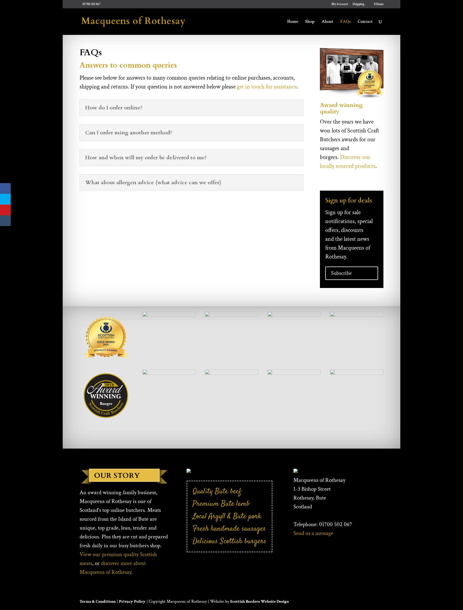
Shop (310, 22)
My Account (339, 4)
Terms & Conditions (98, 601)
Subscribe (341, 273)
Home (292, 22)
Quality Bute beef (217, 491)
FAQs (345, 22)
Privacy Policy (132, 601)
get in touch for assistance (267, 87)
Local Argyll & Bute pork (227, 516)
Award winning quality (341, 108)
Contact (365, 22)
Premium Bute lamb (221, 503)
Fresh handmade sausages (229, 528)
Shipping (358, 4)
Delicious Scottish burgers (229, 541)
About (327, 22)
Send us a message (313, 533)
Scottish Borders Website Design (259, 601)
